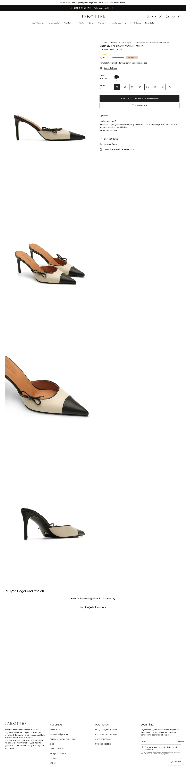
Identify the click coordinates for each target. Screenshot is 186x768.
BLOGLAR (54, 758)
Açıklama (104, 115)
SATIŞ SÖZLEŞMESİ (103, 739)
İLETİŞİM (53, 763)
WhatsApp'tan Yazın (108, 130)
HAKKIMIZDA (55, 729)
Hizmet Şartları (157, 754)
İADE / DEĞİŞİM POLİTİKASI (106, 729)
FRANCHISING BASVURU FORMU (63, 739)
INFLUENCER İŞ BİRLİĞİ (59, 734)
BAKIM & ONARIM (57, 749)
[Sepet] (179, 16)
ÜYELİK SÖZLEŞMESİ (103, 744)
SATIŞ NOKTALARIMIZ (58, 753)
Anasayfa (103, 43)
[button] (54, 23)
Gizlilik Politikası (145, 754)
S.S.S (52, 744)
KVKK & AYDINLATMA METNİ (106, 734)
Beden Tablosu (110, 68)
